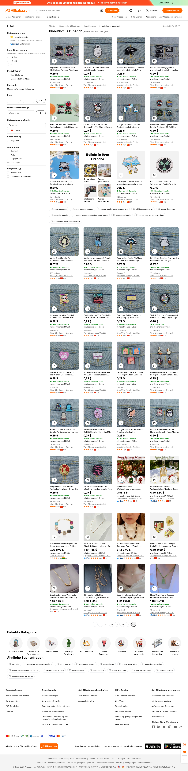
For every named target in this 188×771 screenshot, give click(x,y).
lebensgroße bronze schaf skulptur (67, 221)
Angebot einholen (86, 701)
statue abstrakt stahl (142, 670)
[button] (101, 10)
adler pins (15, 664)
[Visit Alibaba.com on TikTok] (180, 727)
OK (40, 100)
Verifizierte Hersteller (87, 696)
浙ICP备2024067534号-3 (164, 767)
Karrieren (9, 711)
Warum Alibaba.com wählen (17, 696)
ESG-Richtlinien (12, 706)
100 (133, 624)
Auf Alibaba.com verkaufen (163, 696)
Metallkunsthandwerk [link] (111, 26)
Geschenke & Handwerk (69, 26)
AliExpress (52, 758)
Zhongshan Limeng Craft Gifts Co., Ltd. (164, 555)
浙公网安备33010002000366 (139, 767)
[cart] (140, 11)
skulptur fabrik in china (55, 670)
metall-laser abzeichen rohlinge (151, 215)
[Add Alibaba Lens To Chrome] (49, 746)
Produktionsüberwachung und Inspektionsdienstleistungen (55, 717)
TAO (113, 758)
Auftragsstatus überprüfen (163, 706)
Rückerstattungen (123, 711)
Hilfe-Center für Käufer (125, 696)
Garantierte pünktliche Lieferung (56, 706)
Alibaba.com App (134, 746)
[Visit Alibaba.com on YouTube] (175, 727)
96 (112, 624)
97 (117, 624)
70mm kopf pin (65, 664)
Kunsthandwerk (90, 26)
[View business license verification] (119, 766)
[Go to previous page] (95, 624)
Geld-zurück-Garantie (51, 701)
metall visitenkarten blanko (22, 676)
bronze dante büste (129, 664)
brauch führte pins (168, 209)
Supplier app (81, 746)
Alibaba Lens (11, 746)
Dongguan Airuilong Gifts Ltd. (129, 498)
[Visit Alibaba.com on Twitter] (164, 727)
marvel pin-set (108, 664)
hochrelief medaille (61, 215)
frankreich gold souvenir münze (39, 664)
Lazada (92, 758)
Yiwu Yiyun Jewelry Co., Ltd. (95, 612)
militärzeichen (98, 670)
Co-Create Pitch (13, 701)
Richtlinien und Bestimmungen (55, 724)
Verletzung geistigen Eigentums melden (128, 717)
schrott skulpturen (119, 670)
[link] (184, 744)
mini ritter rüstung (166, 670)
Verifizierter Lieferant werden (164, 711)
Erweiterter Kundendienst (53, 711)
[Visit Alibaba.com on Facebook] (153, 727)
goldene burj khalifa (123, 215)
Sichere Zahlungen (50, 696)
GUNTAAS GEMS (57, 555)
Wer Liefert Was (134, 758)
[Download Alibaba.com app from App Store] (153, 746)
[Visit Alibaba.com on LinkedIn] (158, 727)
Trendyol (121, 758)
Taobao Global (103, 758)
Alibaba (52, 26)
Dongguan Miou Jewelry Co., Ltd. (64, 609)
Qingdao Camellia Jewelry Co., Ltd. (98, 555)
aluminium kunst (78, 670)
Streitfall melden (122, 706)
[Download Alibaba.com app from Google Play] (173, 746)
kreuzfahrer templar (87, 664)
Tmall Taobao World (78, 758)
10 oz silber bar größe (153, 664)
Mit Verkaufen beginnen (162, 701)
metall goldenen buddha (83, 209)
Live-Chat (119, 701)
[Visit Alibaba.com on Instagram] (169, 727)
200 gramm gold (60, 209)
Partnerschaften (159, 716)
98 (123, 624)
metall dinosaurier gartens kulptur (25, 670)
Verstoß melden (122, 724)
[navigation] (26, 325)
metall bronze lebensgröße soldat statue (92, 215)
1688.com (63, 758)
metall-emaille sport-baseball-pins (114, 209)
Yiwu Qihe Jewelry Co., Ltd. (61, 85)
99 (128, 624)
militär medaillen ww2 (144, 209)
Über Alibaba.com (14, 690)
